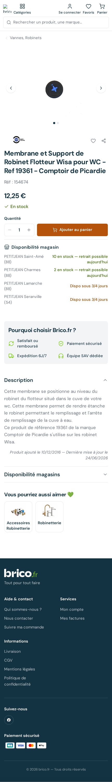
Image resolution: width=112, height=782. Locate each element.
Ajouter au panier (75, 229)
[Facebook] (9, 720)
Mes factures (72, 618)
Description (18, 380)
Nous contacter (18, 618)
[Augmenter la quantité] (29, 230)
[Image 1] (54, 123)
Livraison (12, 651)
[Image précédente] (11, 88)
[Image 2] (58, 123)
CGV (8, 660)
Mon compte (72, 609)
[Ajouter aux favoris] (93, 141)
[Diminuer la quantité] (9, 230)
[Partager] (103, 141)
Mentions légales (19, 669)
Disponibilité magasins (32, 474)
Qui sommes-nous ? (23, 609)
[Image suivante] (101, 88)
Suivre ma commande (24, 627)
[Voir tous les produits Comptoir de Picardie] (18, 140)
